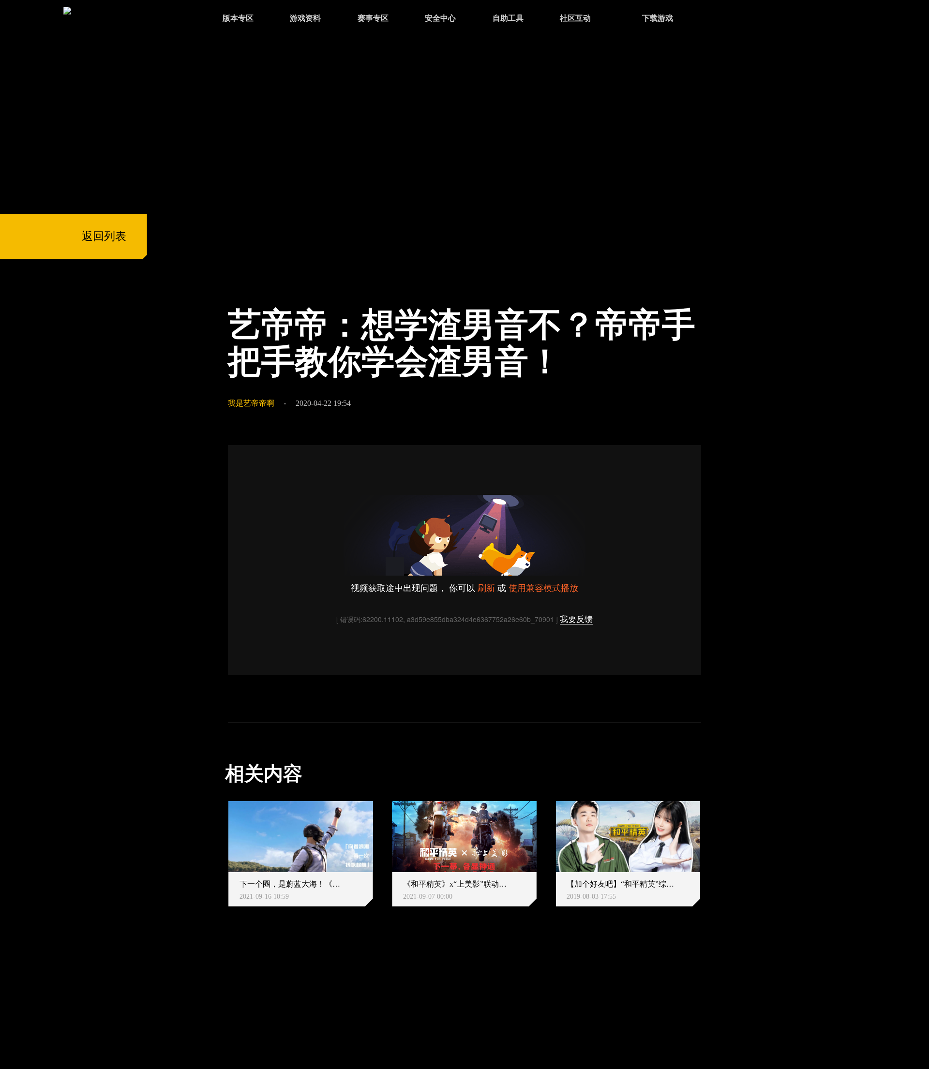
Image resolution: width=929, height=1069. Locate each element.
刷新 (486, 587)
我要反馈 (576, 619)
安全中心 (440, 18)
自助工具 (508, 18)
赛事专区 (373, 18)
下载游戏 (657, 18)
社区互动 (575, 18)
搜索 (722, 19)
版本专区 (238, 18)
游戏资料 (305, 18)
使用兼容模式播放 (543, 587)
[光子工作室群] (215, 997)
